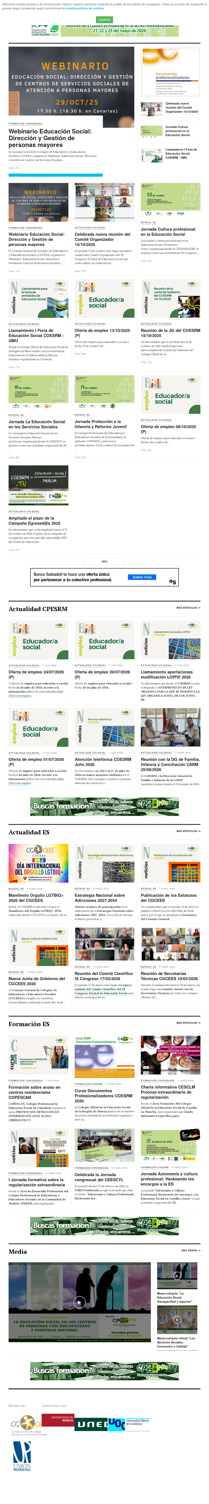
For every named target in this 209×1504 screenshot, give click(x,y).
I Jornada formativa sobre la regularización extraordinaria (37, 1182)
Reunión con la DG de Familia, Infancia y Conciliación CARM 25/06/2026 (170, 764)
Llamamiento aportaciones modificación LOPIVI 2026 (167, 674)
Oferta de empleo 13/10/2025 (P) (102, 332)
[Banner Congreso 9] (104, 27)
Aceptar (104, 20)
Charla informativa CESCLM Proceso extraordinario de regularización (168, 1092)
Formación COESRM (88, 1083)
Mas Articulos (187, 607)
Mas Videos (189, 1250)
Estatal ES (16, 888)
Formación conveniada (25, 1080)
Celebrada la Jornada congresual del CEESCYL (99, 1176)
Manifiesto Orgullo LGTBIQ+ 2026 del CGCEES (36, 897)
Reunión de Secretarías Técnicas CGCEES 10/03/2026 (169, 975)
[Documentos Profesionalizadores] (170, 71)
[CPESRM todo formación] (104, 806)
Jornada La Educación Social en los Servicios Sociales (37, 424)
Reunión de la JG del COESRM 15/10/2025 (170, 332)
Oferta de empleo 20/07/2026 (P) (102, 674)
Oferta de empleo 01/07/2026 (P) (36, 761)
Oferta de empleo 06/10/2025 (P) (168, 428)
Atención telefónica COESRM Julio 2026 (103, 761)
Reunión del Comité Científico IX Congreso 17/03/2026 (104, 975)
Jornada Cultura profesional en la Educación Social (178, 131)
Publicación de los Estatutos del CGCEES (169, 897)
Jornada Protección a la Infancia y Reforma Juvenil (101, 423)
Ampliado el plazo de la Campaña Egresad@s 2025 (34, 520)
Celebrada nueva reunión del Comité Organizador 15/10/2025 (182, 107)
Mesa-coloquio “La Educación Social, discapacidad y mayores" (174, 1297)
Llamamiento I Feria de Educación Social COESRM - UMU (181, 153)
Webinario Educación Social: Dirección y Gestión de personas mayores (50, 138)
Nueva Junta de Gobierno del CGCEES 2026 (37, 980)
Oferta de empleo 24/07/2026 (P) (36, 674)
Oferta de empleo (20, 695)
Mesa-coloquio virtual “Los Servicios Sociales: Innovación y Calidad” (176, 1342)
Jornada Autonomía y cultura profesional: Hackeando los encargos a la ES (169, 1179)
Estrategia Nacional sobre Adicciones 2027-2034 (100, 897)
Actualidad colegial (24, 665)
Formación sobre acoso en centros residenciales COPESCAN (34, 1092)
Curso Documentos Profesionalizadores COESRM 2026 (103, 1096)
